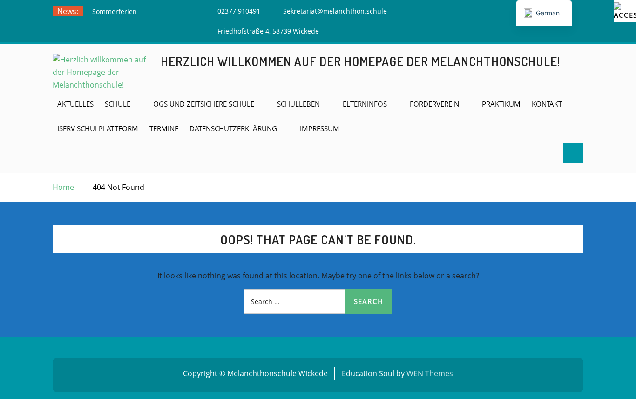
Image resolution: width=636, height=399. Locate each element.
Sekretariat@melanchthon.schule (335, 11)
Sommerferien (114, 11)
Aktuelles (75, 103)
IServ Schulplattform (97, 128)
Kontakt (547, 103)
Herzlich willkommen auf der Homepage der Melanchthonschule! (360, 61)
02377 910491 (238, 11)
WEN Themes (429, 373)
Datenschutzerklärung (233, 128)
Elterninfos (365, 103)
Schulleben (298, 103)
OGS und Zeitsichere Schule (203, 103)
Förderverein (434, 103)
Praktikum (501, 103)
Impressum (319, 128)
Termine (163, 128)
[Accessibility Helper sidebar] (625, 11)
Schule (117, 103)
